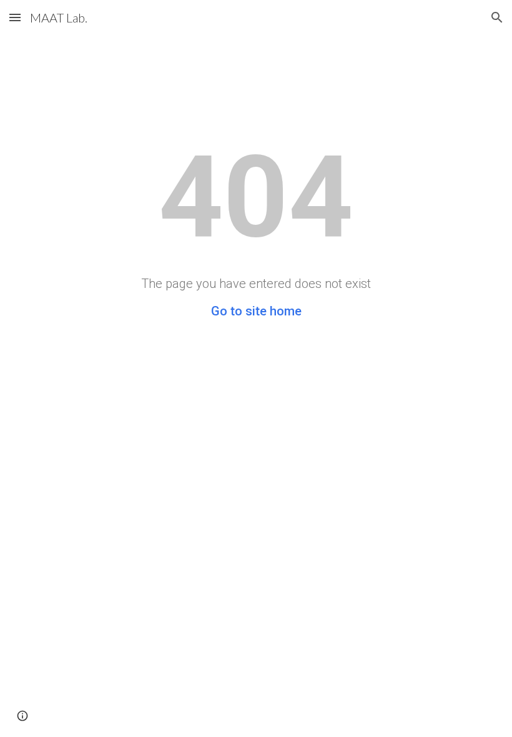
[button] (15, 17)
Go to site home (256, 311)
